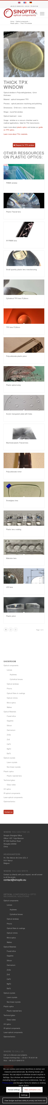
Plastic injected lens (14, 776)
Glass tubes (11, 784)
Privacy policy (7, 1083)
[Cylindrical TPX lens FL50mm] (24, 287)
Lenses (9, 670)
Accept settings (14, 1089)
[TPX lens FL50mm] (24, 316)
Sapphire (10, 720)
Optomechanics (9, 801)
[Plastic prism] (24, 605)
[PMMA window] (24, 171)
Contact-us (8, 812)
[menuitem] (34, 13)
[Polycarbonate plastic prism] (24, 345)
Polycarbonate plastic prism (16, 356)
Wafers (9, 707)
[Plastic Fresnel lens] (24, 200)
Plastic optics (9, 771)
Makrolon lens (11, 558)
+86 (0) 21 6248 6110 (16, 6)
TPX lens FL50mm (13, 327)
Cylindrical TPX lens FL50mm (17, 298)
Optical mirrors (12, 698)
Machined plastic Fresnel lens (17, 442)
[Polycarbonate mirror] (24, 460)
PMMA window (11, 183)
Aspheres (13, 674)
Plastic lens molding (13, 529)
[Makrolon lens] (24, 547)
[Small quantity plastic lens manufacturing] (24, 258)
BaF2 (9, 753)
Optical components (11, 665)
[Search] (34, 13)
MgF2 (9, 749)
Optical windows (13, 684)
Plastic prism (11, 616)
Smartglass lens (12, 500)
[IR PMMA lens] (24, 229)
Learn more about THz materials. (16, 134)
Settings (24, 1095)
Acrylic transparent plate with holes (19, 414)
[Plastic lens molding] (24, 518)
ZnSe (9, 734)
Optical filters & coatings (16, 693)
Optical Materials (10, 711)
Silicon (9, 725)
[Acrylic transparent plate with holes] (24, 402)
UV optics (7, 789)
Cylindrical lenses (16, 679)
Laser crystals (12, 762)
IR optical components (12, 793)
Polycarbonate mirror (14, 471)
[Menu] (40, 13)
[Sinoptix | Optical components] (20, 13)
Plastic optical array (13, 385)
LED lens (9, 587)
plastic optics (22, 127)
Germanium (11, 730)
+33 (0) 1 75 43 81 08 (31, 6)
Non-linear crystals (14, 767)
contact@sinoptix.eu (15, 880)
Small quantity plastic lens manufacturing (21, 269)
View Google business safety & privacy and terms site (24, 1100)
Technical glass (9, 780)
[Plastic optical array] (24, 374)
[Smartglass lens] (24, 489)
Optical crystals (9, 758)
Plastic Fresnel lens (13, 211)
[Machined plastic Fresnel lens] (24, 431)
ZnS (8, 739)
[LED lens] (24, 576)
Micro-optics (11, 702)
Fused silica (11, 716)
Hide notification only (32, 1089)
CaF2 (9, 744)
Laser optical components (13, 797)
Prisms (9, 688)
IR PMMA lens (11, 240)
